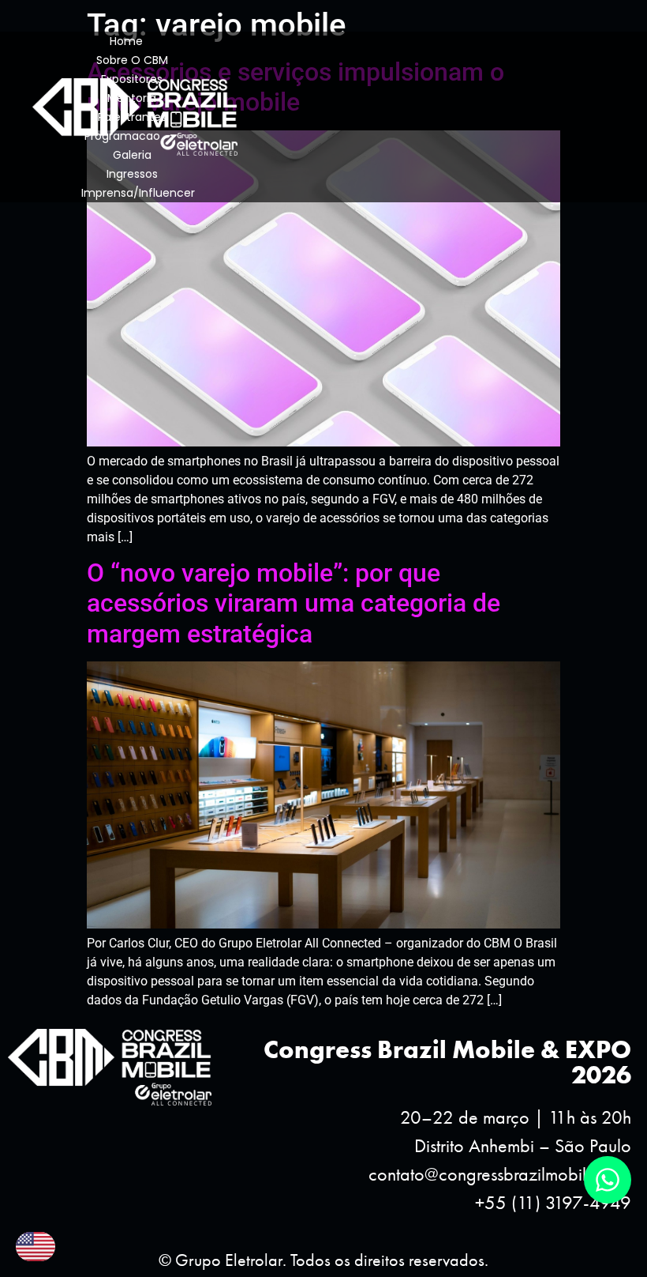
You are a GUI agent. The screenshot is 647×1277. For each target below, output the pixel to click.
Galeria (132, 155)
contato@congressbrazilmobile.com (499, 1174)
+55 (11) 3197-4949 (553, 1203)
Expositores (132, 79)
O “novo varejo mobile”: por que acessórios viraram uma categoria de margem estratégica (293, 603)
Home (126, 41)
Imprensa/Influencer (138, 193)
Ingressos (132, 174)
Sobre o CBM (132, 60)
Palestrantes (132, 117)
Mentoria (131, 98)
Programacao (122, 136)
